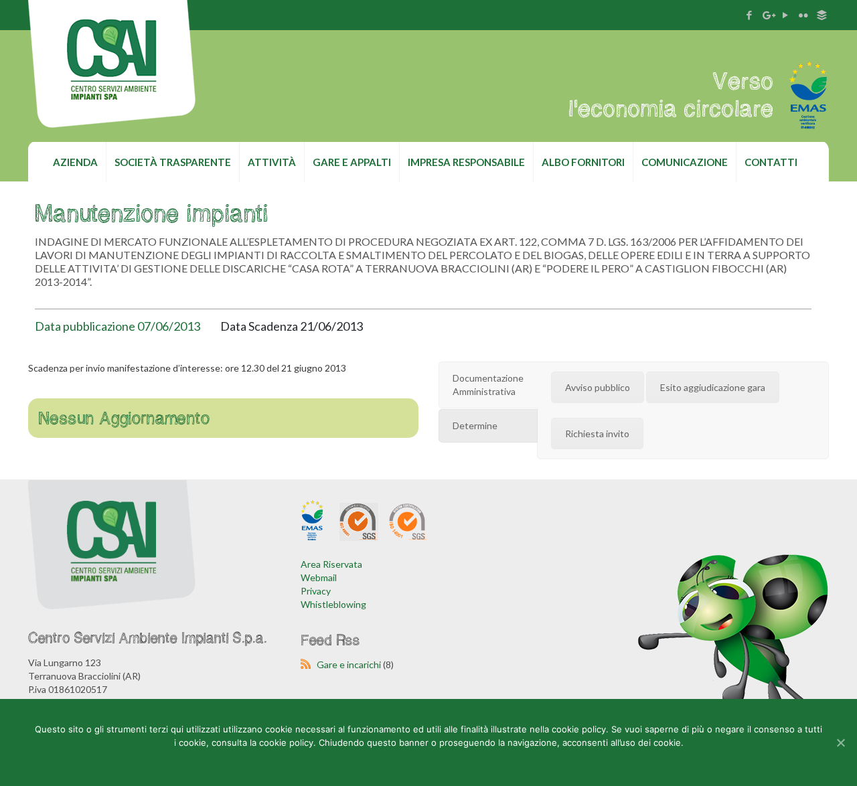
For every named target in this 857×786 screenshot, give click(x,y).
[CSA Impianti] (112, 79)
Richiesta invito (597, 433)
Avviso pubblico (597, 387)
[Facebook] (750, 15)
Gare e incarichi (349, 664)
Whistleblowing (333, 604)
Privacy (316, 591)
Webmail (319, 577)
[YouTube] (786, 15)
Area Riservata (331, 564)
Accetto (403, 769)
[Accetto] (840, 742)
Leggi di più (452, 769)
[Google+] (768, 15)
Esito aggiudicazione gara (712, 387)
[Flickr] (804, 15)
